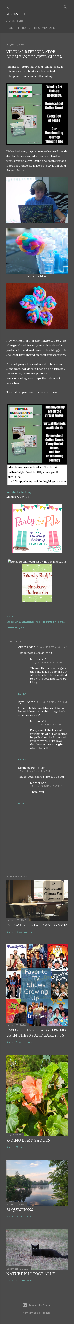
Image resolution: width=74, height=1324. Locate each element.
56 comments (23, 1216)
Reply (22, 693)
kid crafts (47, 621)
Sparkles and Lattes (31, 767)
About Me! (50, 28)
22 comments (24, 931)
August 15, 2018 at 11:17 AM (35, 770)
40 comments (24, 1280)
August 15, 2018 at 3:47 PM (47, 724)
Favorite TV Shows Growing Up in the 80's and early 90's (36, 1032)
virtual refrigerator (16, 627)
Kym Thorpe (26, 702)
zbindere (47, 1312)
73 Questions (19, 1209)
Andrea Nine (26, 647)
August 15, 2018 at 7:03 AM (47, 662)
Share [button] (9, 616)
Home (11, 28)
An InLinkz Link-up (19, 492)
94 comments (24, 1042)
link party (58, 621)
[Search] (65, 6)
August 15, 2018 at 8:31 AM (52, 702)
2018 (17, 621)
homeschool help (31, 621)
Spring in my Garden (28, 1140)
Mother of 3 (38, 659)
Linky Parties (29, 28)
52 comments (23, 1147)
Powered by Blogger (40, 1305)
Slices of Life (18, 14)
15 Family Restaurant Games (37, 925)
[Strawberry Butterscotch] (37, 601)
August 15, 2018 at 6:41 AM (52, 647)
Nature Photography (30, 1273)
